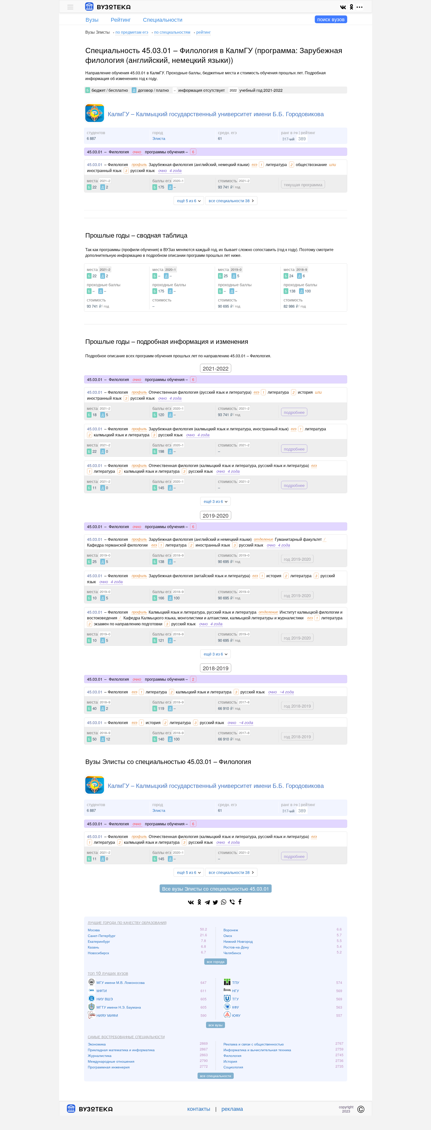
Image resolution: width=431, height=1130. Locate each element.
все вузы (215, 1024)
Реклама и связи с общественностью (253, 1043)
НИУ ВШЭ (105, 998)
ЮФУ (236, 1015)
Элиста (158, 138)
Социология (233, 1066)
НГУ (235, 990)
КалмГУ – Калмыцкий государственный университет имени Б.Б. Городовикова (216, 113)
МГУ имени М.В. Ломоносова (121, 982)
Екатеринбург (99, 941)
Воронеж (230, 929)
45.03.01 (95, 164)
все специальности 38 (229, 200)
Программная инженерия (109, 1066)
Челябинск (232, 952)
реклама (232, 1108)
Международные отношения (111, 1061)
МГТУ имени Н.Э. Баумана (119, 1007)
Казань (93, 946)
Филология (232, 1055)
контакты (198, 1108)
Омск (227, 935)
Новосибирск (98, 952)
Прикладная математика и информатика (121, 1049)
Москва (94, 929)
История (230, 1061)
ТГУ (235, 998)
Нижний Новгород (238, 941)
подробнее (294, 412)
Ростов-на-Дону (236, 946)
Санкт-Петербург (101, 935)
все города (215, 961)
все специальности (215, 1075)
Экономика (97, 1043)
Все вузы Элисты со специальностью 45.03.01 (215, 888)
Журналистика (99, 1055)
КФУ (235, 1007)
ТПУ (235, 982)
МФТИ (102, 990)
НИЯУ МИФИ (107, 1015)
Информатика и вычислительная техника (257, 1049)
